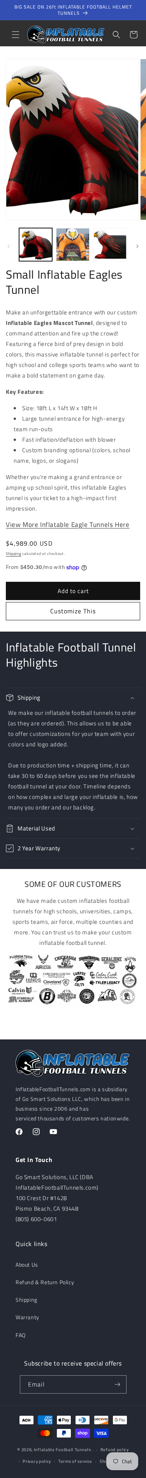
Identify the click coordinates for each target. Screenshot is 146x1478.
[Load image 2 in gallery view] (72, 244)
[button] (15, 34)
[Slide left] (8, 246)
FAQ (21, 1335)
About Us (27, 1264)
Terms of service (75, 1461)
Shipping (13, 553)
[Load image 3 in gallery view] (110, 244)
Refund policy (114, 1449)
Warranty (27, 1317)
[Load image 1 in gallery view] (35, 244)
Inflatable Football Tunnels (62, 1449)
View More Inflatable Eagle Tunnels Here (67, 525)
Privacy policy (37, 1461)
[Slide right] (137, 246)
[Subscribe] (117, 1384)
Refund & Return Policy (45, 1282)
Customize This (73, 611)
